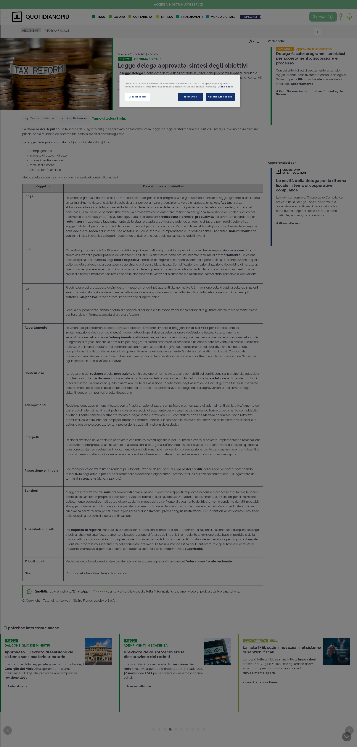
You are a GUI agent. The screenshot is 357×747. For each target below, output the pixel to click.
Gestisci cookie (137, 96)
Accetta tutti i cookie (220, 96)
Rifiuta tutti (190, 96)
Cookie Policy (225, 86)
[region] (179, 91)
